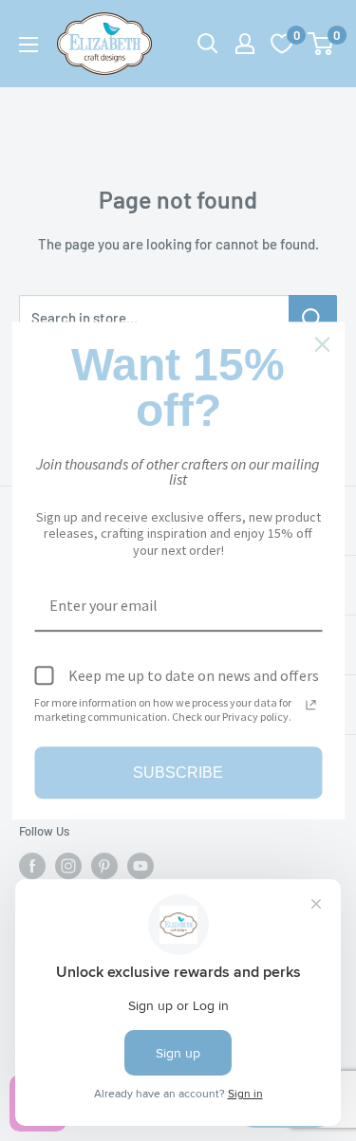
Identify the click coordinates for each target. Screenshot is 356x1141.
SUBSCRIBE (178, 772)
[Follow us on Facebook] (32, 866)
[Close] (322, 344)
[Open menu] (28, 44)
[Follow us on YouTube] (140, 866)
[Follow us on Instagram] (68, 866)
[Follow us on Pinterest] (104, 866)
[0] (321, 43)
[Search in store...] (313, 317)
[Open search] (207, 43)
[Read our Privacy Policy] (310, 704)
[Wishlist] (282, 43)
